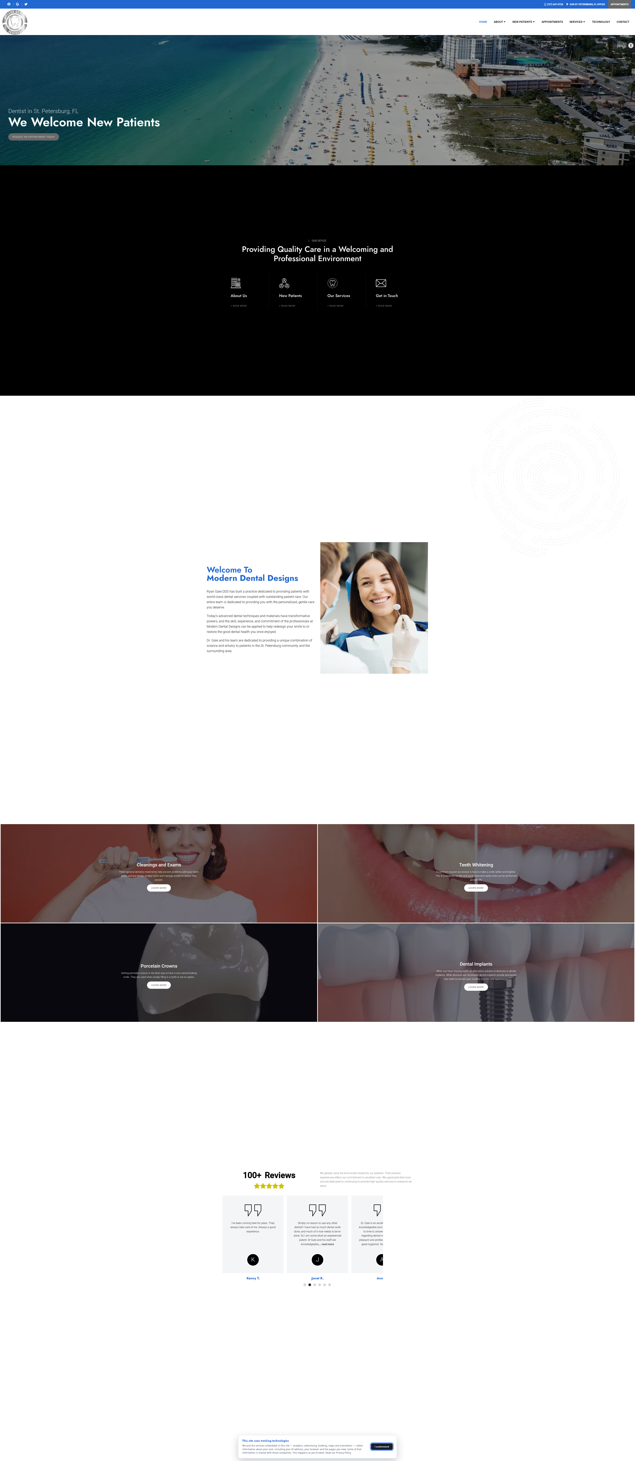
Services (576, 21)
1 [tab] (304, 1284)
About (498, 21)
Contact (623, 21)
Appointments (619, 4)
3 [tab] (314, 1284)
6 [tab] (329, 1284)
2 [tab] (309, 1284)
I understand (382, 1446)
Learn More (159, 888)
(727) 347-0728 (555, 4)
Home (483, 21)
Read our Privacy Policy (338, 1452)
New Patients (522, 21)
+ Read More (239, 305)
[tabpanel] (253, 1238)
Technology (601, 21)
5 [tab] (324, 1284)
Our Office (587, 4)
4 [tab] (319, 1284)
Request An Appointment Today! (33, 137)
